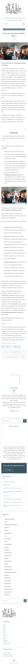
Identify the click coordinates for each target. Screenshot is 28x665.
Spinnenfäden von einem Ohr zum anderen (12, 488)
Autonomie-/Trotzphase (9, 519)
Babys (5, 521)
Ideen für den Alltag (6, 643)
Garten (5, 541)
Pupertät (4, 630)
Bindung (4, 638)
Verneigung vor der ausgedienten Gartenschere (13, 502)
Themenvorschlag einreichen (8, 656)
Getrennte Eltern (7, 555)
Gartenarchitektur (8, 544)
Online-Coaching (8, 591)
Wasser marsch (6, 495)
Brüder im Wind (6, 484)
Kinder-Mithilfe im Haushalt (10, 572)
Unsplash (14, 343)
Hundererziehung (8, 561)
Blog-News (6, 527)
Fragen (4, 636)
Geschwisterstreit (13, 29)
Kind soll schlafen (8, 569)
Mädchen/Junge (7, 583)
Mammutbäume (7, 586)
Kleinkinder (22, 29)
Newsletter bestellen (6, 652)
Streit (4, 633)
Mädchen (4, 625)
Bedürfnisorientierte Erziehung (10, 524)
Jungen (4, 626)
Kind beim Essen (8, 566)
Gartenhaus (6, 547)
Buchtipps (6, 29)
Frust (5, 535)
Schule (4, 628)
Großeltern (6, 558)
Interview (6, 563)
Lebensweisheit (7, 580)
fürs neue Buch (7, 538)
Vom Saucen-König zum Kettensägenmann (12, 499)
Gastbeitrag (6, 549)
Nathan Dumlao (8, 343)
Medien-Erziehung (8, 589)
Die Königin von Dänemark (9, 481)
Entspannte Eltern (8, 533)
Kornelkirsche (7, 577)
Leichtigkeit (5, 641)
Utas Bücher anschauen (7, 654)
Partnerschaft (7, 594)
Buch (19, 68)
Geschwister (5, 640)
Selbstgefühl (5, 635)
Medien (4, 631)
